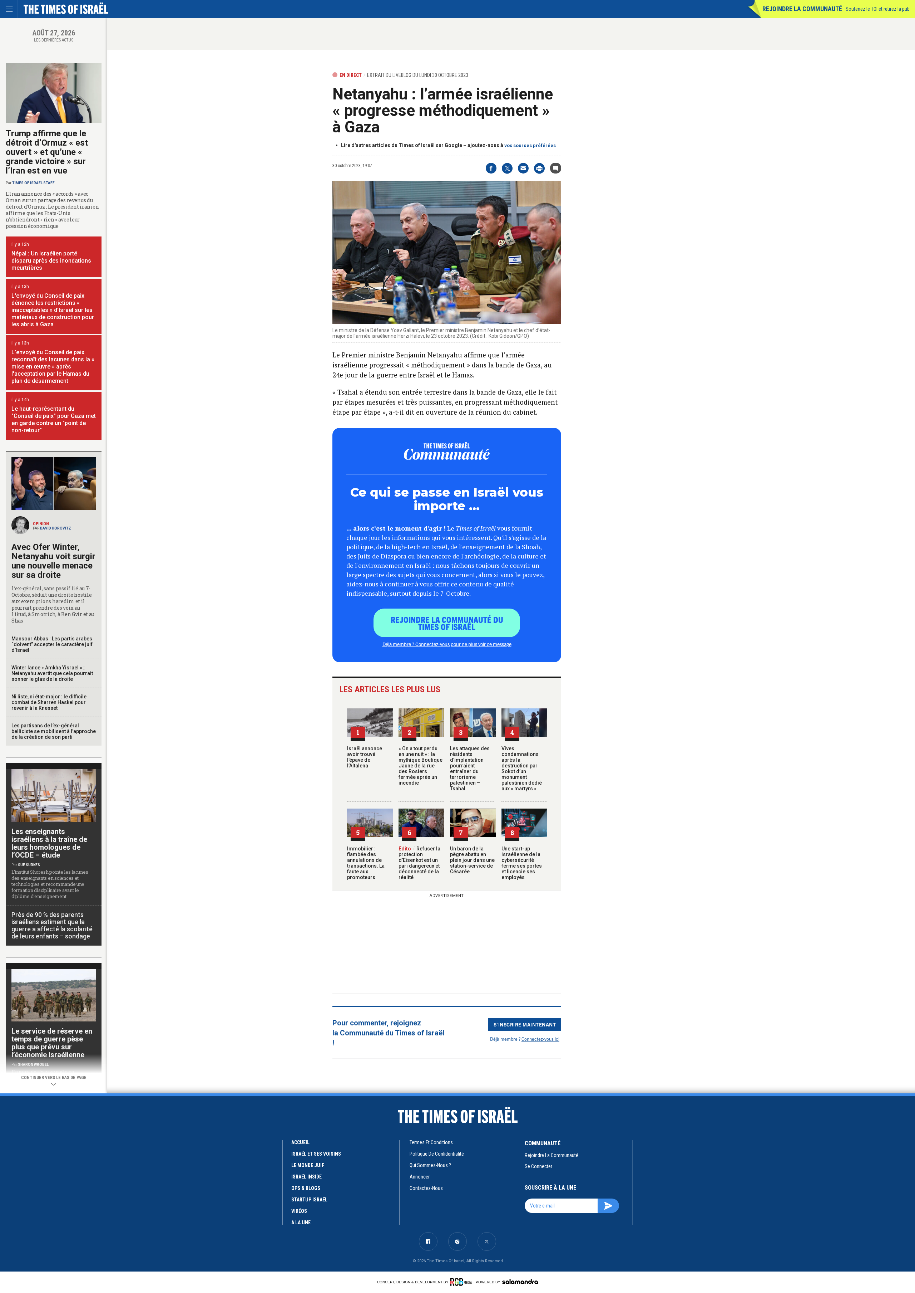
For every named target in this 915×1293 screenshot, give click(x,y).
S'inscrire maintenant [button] (525, 1024)
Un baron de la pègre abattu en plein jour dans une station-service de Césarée (472, 860)
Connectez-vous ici (540, 1039)
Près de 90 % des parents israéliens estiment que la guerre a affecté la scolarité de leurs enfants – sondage (52, 925)
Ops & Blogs (305, 1188)
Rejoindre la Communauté (802, 9)
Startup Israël (309, 1199)
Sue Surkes (29, 865)
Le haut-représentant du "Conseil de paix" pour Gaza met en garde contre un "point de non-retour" (53, 419)
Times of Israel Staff (33, 183)
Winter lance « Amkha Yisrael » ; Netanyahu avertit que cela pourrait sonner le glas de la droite (52, 673)
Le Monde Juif (307, 1165)
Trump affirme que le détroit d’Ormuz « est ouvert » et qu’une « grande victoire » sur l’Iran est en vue (47, 152)
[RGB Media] (462, 1282)
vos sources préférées (530, 145)
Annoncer (420, 1177)
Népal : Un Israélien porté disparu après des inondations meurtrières (51, 260)
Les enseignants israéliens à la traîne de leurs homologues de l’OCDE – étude (49, 843)
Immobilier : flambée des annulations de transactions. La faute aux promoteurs (366, 863)
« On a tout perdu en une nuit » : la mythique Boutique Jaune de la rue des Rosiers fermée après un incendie (420, 766)
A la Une (301, 1222)
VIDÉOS (299, 1211)
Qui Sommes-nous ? (430, 1165)
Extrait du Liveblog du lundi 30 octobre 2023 (417, 75)
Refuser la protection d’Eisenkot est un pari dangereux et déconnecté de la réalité (419, 863)
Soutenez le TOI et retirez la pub (878, 9)
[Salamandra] (520, 1281)
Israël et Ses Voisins (316, 1154)
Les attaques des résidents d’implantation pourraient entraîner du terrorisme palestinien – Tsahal (470, 768)
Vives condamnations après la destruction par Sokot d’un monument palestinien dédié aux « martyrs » (521, 768)
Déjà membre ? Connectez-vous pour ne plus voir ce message (446, 644)
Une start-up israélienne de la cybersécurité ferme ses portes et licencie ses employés (521, 863)
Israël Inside (306, 1177)
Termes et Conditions (431, 1142)
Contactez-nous (426, 1188)
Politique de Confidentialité (437, 1154)
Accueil (300, 1142)
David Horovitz (55, 528)
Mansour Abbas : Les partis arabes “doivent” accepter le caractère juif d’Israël (52, 644)
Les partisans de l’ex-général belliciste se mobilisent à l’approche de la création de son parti (53, 731)
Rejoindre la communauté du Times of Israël (447, 623)
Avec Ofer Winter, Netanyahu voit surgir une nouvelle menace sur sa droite (53, 561)
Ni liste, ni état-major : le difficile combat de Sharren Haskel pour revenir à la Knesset (48, 702)
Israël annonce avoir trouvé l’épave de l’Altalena (364, 757)
